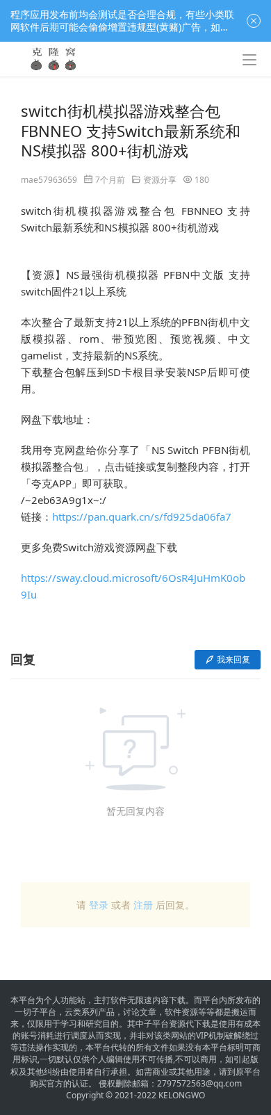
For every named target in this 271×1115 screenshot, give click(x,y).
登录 (98, 904)
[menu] (249, 59)
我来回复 (233, 659)
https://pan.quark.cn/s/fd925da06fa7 (141, 516)
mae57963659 (49, 180)
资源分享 (159, 180)
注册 (143, 904)
